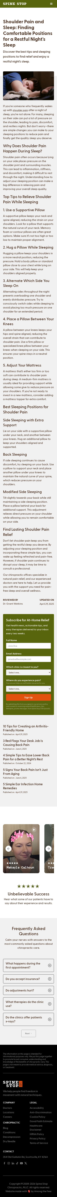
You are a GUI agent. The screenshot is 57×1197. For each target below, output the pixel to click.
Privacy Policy (37, 1138)
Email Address (13, 653)
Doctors (7, 1107)
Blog (5, 1127)
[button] (51, 3)
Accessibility (37, 1107)
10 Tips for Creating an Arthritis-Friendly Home (25, 728)
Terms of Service (39, 1142)
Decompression (11, 1136)
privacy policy (42, 704)
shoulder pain (20, 110)
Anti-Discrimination (41, 1112)
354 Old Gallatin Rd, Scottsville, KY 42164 (25, 1156)
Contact (8, 1151)
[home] (14, 4)
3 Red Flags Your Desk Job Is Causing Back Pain (23, 743)
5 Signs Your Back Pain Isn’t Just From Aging (25, 771)
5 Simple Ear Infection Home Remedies (23, 786)
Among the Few (42, 1191)
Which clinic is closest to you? (22, 666)
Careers (7, 1116)
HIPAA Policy (37, 1134)
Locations (8, 1112)
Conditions (9, 1132)
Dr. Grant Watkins (13, 603)
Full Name (11, 640)
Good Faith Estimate (41, 1121)
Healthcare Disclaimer (36, 1127)
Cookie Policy (37, 1116)
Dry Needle (9, 1141)
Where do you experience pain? (23, 680)
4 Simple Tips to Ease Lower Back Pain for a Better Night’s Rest (26, 757)
